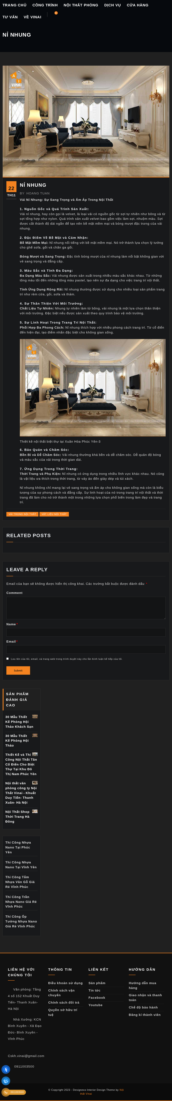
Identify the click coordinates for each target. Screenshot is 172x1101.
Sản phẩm (97, 983)
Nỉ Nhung (33, 185)
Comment (14, 593)
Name (12, 624)
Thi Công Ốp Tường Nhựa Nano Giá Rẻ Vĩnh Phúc (21, 921)
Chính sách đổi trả (63, 1002)
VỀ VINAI (32, 17)
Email (12, 641)
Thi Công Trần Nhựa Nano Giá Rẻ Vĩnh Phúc (21, 901)
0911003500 (23, 1066)
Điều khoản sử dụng (65, 983)
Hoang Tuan (35, 193)
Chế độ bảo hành (143, 1007)
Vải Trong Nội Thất (22, 514)
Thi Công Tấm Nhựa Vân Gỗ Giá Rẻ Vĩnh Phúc (20, 882)
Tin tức (95, 990)
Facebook (97, 997)
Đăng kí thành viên (145, 1015)
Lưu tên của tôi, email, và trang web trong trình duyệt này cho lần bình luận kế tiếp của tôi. (67, 659)
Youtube (96, 1005)
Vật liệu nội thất (54, 514)
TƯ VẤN (10, 17)
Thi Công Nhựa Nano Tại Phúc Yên (18, 847)
